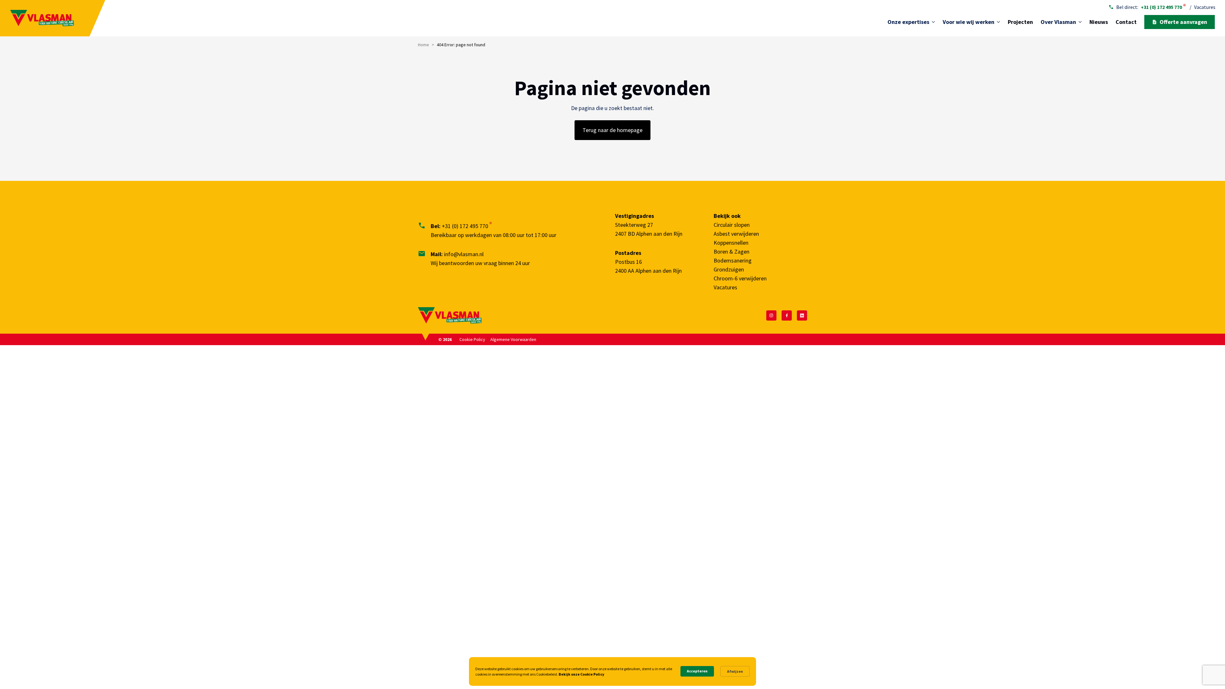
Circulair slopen (732, 224)
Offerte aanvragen (1183, 22)
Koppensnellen (731, 242)
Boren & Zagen (731, 251)
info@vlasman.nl (464, 254)
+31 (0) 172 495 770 (1161, 7)
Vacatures (1204, 7)
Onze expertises (908, 22)
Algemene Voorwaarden (513, 339)
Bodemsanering (733, 260)
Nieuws (1098, 22)
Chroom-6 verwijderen (740, 278)
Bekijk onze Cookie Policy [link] (581, 674)
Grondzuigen (729, 269)
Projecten (1020, 22)
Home (423, 45)
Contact (1126, 22)
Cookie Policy (472, 339)
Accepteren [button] (697, 671)
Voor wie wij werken (968, 22)
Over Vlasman (1058, 22)
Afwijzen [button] (735, 671)
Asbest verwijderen (736, 233)
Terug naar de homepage (612, 130)
